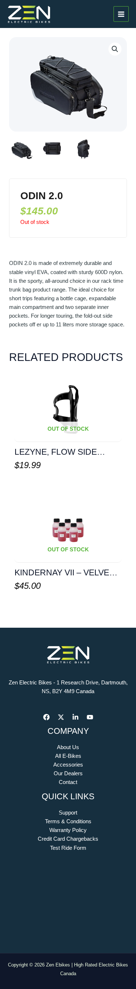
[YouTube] (90, 717)
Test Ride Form (68, 848)
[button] (114, 49)
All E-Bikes (68, 756)
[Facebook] (46, 717)
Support (68, 813)
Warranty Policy (68, 830)
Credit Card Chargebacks (68, 839)
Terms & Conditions (68, 821)
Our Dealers (68, 773)
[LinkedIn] (75, 717)
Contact (68, 782)
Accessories (68, 765)
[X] (61, 717)
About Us (68, 747)
